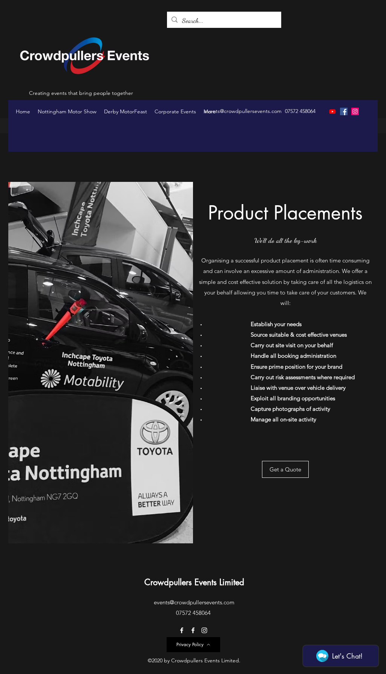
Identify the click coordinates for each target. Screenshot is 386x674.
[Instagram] (355, 111)
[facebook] (181, 630)
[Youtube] (332, 111)
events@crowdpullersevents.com (243, 111)
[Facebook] (344, 111)
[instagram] (204, 630)
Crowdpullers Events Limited (194, 582)
